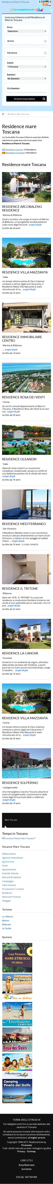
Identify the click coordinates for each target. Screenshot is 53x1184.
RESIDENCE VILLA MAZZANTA (25, 272)
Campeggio (8, 881)
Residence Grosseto (15, 152)
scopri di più (35, 224)
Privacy (21, 1151)
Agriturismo (8, 861)
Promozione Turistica (13, 889)
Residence (7, 892)
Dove (10, 27)
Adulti (10, 62)
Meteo (5, 920)
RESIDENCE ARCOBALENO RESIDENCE (22, 208)
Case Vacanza (9, 885)
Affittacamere (9, 853)
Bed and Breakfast (11, 877)
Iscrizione (27, 1169)
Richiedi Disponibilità (24, 98)
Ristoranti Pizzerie (11, 896)
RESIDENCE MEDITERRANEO (24, 524)
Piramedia (26, 1145)
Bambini (11, 74)
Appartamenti (9, 869)
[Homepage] (3, 114)
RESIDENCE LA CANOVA (20, 653)
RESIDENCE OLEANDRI (19, 459)
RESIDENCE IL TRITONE (20, 588)
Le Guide (6, 928)
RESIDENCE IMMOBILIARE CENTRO (22, 338)
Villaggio (6, 900)
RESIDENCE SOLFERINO (20, 783)
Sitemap (31, 1151)
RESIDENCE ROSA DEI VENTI (23, 397)
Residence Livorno (14, 149)
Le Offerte (7, 916)
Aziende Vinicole (10, 873)
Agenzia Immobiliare (12, 857)
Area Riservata (26, 1165)
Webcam (6, 924)
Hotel (5, 865)
